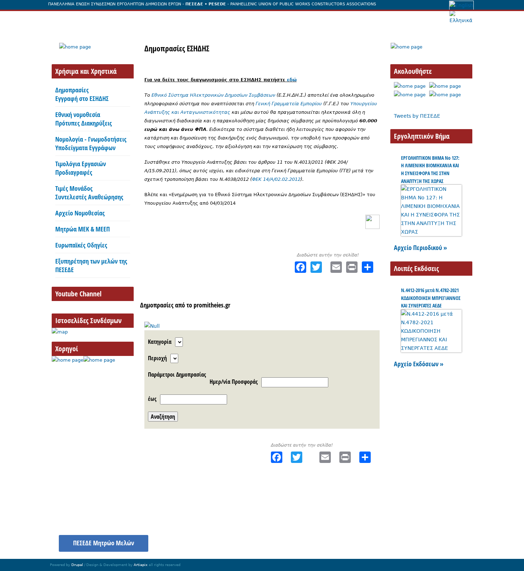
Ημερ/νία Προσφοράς (234, 382)
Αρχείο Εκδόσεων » (418, 364)
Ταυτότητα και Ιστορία (115, 19)
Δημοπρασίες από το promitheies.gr (185, 305)
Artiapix (141, 565)
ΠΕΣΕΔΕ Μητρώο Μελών (103, 543)
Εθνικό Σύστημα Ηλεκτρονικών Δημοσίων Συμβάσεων (213, 95)
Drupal (77, 565)
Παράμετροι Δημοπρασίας (177, 374)
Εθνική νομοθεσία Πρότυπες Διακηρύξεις (83, 118)
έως (152, 399)
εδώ (292, 79)
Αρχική (64, 19)
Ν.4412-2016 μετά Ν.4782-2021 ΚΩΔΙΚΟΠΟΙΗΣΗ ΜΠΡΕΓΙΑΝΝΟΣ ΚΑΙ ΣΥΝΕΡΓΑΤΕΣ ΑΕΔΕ (431, 298)
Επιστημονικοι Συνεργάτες (227, 19)
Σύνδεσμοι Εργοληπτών (304, 19)
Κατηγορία (159, 342)
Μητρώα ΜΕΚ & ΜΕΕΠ (82, 229)
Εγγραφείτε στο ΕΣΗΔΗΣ (266, 305)
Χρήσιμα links (450, 539)
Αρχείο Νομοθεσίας (80, 213)
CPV (307, 305)
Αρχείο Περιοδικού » (420, 247)
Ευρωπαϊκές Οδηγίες (81, 245)
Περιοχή (157, 358)
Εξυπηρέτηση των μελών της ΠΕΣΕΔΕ (91, 265)
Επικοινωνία (364, 19)
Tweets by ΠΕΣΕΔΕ (417, 116)
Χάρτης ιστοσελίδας (397, 539)
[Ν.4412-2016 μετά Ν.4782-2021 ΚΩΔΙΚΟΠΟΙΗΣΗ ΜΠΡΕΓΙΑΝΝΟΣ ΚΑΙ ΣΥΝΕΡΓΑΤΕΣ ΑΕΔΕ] (431, 348)
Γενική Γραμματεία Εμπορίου (289, 103)
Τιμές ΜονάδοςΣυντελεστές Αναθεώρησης (89, 192)
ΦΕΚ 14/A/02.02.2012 (276, 179)
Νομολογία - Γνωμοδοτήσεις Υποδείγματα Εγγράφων (91, 143)
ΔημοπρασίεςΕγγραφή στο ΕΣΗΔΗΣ (82, 94)
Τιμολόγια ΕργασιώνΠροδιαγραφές (80, 168)
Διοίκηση (168, 19)
